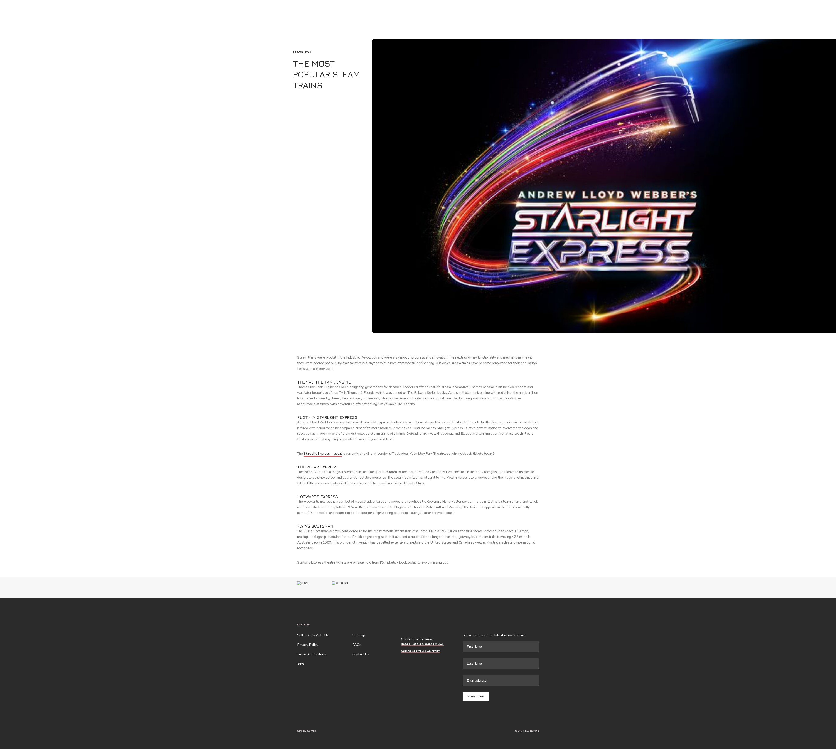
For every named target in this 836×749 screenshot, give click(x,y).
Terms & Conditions (311, 654)
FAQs (356, 644)
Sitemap (358, 635)
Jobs (300, 663)
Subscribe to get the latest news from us (494, 635)
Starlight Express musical (323, 453)
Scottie (312, 731)
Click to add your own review (420, 651)
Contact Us (360, 654)
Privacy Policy (307, 644)
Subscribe (476, 696)
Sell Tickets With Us (313, 635)
